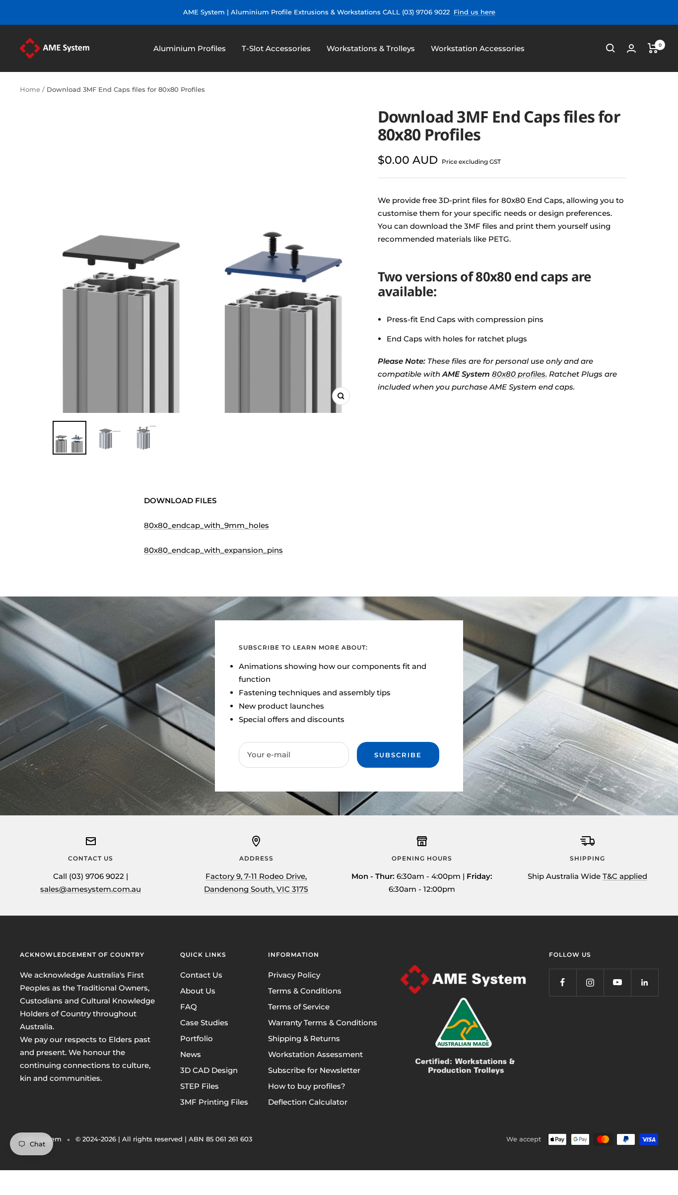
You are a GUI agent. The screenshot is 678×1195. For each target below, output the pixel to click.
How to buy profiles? (306, 1086)
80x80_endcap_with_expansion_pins (213, 550)
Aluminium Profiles (189, 48)
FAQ (188, 1006)
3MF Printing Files (214, 1102)
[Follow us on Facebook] (562, 982)
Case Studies (204, 1022)
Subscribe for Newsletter (314, 1070)
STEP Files (199, 1086)
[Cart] (653, 48)
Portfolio (196, 1038)
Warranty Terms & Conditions (322, 1022)
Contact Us (201, 975)
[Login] (631, 48)
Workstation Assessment (315, 1054)
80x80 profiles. (519, 374)
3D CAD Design (209, 1070)
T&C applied (625, 876)
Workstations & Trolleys (371, 48)
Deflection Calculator (307, 1102)
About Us (197, 991)
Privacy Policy (294, 975)
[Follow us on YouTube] (617, 982)
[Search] (610, 48)
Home (30, 89)
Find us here (474, 12)
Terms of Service (299, 1006)
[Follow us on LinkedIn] (644, 982)
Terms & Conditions (304, 991)
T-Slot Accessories (276, 48)
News (190, 1054)
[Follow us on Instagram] (590, 982)
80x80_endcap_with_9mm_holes (206, 525)
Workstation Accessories (478, 48)
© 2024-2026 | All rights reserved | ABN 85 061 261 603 (163, 1139)
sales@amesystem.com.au (90, 889)
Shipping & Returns (304, 1038)
